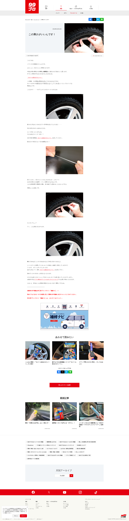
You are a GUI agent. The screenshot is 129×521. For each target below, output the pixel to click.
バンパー (58, 13)
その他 (90, 8)
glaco (86, 501)
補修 (61, 8)
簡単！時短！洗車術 (54, 452)
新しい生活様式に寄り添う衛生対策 (87, 441)
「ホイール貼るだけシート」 (35, 77)
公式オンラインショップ (90, 507)
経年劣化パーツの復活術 (32, 458)
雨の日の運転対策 (80, 448)
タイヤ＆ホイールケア (32, 55)
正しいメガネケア (79, 452)
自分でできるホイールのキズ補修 (66, 441)
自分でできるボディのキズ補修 (54, 455)
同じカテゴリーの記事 (64, 385)
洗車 (46, 8)
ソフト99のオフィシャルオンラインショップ (46, 279)
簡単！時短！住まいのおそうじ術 (34, 448)
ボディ (65, 13)
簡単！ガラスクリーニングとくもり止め (36, 452)
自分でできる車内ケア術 (84, 455)
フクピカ (87, 503)
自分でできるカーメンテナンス (66, 445)
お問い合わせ (39, 519)
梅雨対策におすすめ (50, 441)
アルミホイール (73, 13)
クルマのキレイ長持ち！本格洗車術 (35, 455)
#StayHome (29, 445)
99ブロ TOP (27, 19)
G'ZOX (86, 506)
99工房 (86, 504)
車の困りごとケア (81, 445)
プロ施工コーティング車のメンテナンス (46, 445)
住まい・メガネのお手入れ (76, 8)
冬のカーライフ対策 (67, 452)
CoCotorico (87, 509)
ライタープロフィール (98, 55)
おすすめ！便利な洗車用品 (66, 448)
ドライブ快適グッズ (70, 455)
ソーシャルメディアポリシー (29, 519)
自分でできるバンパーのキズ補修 (34, 441)
